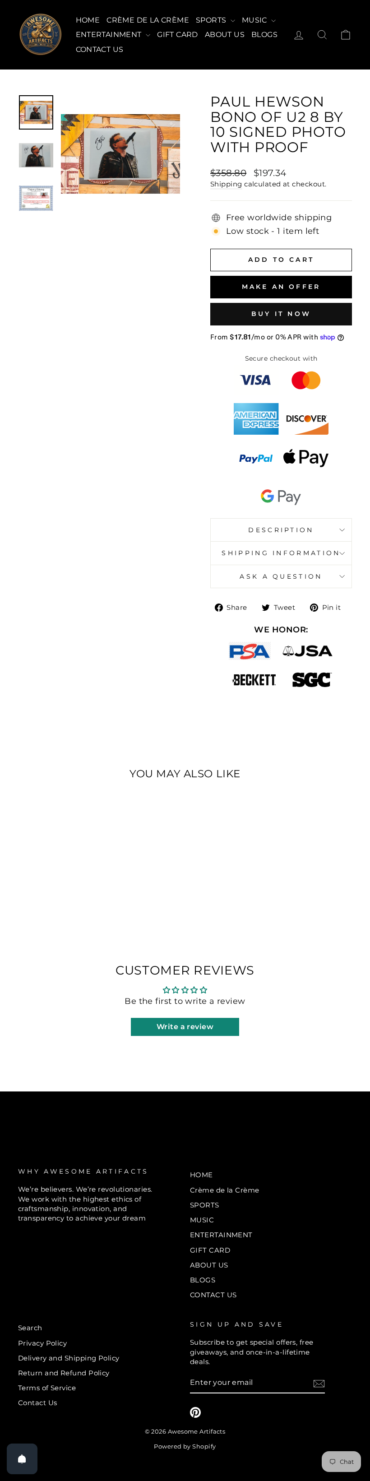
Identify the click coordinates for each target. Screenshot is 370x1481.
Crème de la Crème (147, 20)
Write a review (185, 1026)
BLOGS (264, 34)
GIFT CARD (177, 34)
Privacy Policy (42, 1343)
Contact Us (37, 1402)
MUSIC (255, 20)
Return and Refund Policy (64, 1373)
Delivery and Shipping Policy (69, 1358)
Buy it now (281, 314)
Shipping (226, 184)
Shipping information (281, 553)
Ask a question (281, 576)
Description (281, 530)
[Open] (22, 1459)
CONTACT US (100, 49)
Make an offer (281, 287)
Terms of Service (47, 1388)
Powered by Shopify (185, 1446)
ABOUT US (225, 34)
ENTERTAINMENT (110, 34)
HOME (88, 20)
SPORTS (212, 20)
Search (30, 1327)
